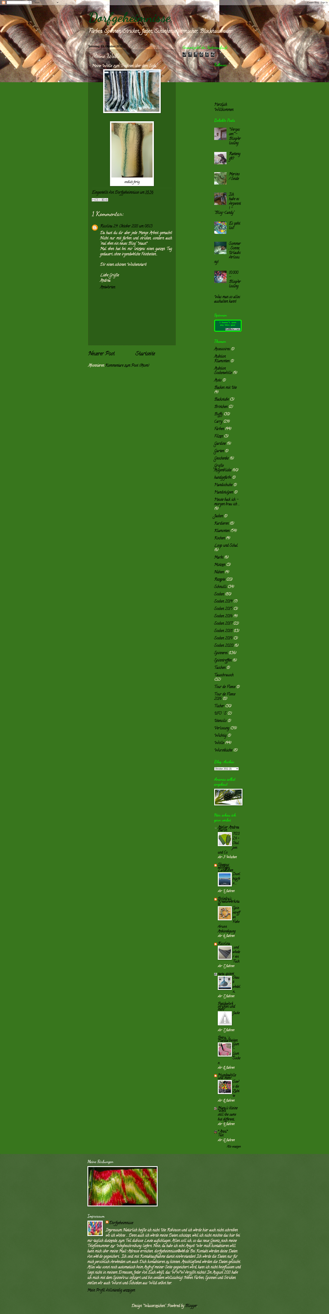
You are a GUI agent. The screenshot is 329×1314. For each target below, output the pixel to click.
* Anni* (222, 1132)
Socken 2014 (223, 602)
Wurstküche (223, 750)
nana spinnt (226, 974)
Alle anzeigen (234, 1147)
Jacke (236, 1013)
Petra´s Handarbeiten (227, 1039)
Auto (217, 380)
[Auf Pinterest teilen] (106, 199)
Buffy (218, 414)
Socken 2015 (223, 609)
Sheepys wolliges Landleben (225, 868)
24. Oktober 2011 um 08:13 (132, 226)
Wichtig (220, 736)
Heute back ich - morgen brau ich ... (227, 502)
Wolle (219, 743)
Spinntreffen (222, 661)
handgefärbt (222, 478)
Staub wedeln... (236, 984)
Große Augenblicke (222, 468)
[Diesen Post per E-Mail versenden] (93, 199)
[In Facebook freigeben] (103, 199)
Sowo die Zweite (236, 1089)
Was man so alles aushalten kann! (227, 299)
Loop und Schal (226, 546)
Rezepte (219, 580)
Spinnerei (221, 653)
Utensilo (220, 721)
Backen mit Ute (225, 388)
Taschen (220, 668)
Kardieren (221, 524)
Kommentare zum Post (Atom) (127, 366)
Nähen (219, 572)
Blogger (191, 1306)
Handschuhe (223, 485)
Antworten (107, 287)
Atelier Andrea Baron (228, 829)
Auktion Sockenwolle (223, 371)
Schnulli (220, 587)
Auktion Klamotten (221, 359)
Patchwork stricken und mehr (226, 1006)
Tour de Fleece (224, 687)
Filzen (218, 436)
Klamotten (221, 531)
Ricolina (106, 226)
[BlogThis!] (96, 199)
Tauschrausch (224, 675)
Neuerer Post (101, 354)
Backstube (221, 400)
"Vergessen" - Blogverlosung (235, 136)
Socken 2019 (223, 638)
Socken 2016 (223, 616)
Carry (218, 422)
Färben (219, 429)
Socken (219, 594)
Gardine (220, 444)
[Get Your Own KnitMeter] (228, 331)
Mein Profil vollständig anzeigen (111, 1290)
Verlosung (221, 728)
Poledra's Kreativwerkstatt (228, 901)
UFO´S (220, 714)
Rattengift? (234, 156)
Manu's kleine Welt (227, 1110)
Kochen (219, 538)
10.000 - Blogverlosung (235, 279)
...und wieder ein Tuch (236, 954)
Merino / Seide (234, 176)
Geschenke (221, 459)
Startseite (145, 354)
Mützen (219, 565)
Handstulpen (223, 492)
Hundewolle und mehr (227, 1077)
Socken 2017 (223, 624)
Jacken (218, 516)
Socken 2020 (223, 646)
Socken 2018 (223, 631)
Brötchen (221, 407)
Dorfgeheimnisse (129, 17)
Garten (219, 451)
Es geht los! (234, 226)
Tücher (219, 706)
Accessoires (222, 349)
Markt (218, 558)
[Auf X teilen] (100, 199)
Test (220, 1135)
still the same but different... (227, 1117)
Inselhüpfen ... (236, 878)
